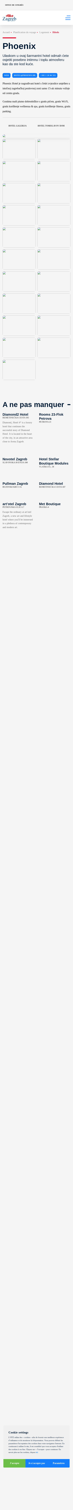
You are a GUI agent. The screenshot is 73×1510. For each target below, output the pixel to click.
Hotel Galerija (17, 126)
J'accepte (14, 1463)
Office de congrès (14, 5)
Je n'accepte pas (36, 1463)
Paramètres (59, 1463)
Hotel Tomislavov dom (51, 126)
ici (37, 1452)
